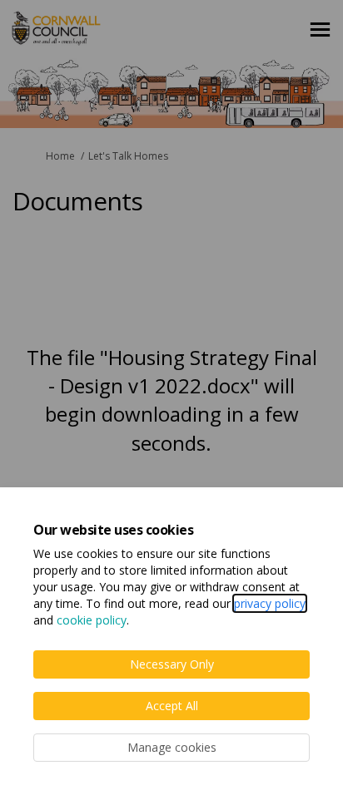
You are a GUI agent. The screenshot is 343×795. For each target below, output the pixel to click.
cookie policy (92, 620)
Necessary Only (172, 664)
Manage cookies (171, 747)
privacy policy (270, 603)
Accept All (172, 706)
